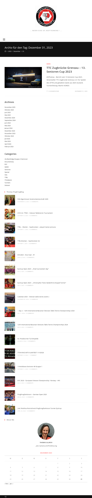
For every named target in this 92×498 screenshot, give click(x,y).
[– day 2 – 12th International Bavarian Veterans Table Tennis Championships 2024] (10, 312)
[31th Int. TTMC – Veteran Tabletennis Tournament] (10, 214)
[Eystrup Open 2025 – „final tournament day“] (10, 270)
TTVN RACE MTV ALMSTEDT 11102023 (31, 353)
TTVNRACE (8, 180)
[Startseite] (5, 51)
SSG (6, 175)
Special (7, 172)
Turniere (7, 183)
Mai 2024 (8, 126)
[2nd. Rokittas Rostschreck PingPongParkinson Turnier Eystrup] (10, 409)
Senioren (8, 170)
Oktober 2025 (9, 110)
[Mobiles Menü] (4, 39)
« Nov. (7, 484)
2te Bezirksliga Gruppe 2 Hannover (16, 159)
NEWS (49, 64)
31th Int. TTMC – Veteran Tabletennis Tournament (35, 213)
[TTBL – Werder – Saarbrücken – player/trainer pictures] (10, 228)
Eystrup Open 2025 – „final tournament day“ (33, 269)
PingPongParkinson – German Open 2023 (32, 394)
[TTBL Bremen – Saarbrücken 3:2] (10, 242)
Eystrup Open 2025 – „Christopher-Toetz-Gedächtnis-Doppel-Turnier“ (42, 283)
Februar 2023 (9, 147)
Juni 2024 (8, 123)
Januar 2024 (8, 128)
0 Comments (34, 201)
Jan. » (11, 484)
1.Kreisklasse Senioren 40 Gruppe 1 (30, 366)
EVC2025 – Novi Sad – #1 (26, 255)
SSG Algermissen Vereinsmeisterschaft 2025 (33, 199)
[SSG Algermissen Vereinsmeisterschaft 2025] (10, 200)
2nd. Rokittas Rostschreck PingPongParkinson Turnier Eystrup (39, 408)
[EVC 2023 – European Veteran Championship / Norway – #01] (10, 381)
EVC (6, 164)
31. (23, 51)
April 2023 (8, 144)
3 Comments (30, 397)
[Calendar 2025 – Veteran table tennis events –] (10, 298)
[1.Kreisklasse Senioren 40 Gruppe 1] (10, 367)
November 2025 (10, 107)
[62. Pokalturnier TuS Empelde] (10, 339)
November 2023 (10, 133)
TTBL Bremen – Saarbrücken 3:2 (29, 241)
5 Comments (29, 383)
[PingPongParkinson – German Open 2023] (10, 395)
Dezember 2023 (10, 131)
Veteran (7, 185)
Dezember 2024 (10, 118)
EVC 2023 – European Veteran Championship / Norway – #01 (39, 381)
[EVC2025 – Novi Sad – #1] (10, 256)
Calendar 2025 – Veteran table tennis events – (34, 297)
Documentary (9, 162)
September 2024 (10, 120)
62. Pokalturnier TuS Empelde (28, 339)
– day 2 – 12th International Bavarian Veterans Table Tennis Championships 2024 (46, 311)
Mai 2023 (8, 141)
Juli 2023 (7, 139)
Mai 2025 (8, 115)
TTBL (6, 177)
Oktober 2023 (9, 136)
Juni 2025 (8, 112)
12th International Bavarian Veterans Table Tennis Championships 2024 (43, 325)
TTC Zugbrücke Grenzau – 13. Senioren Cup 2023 (66, 69)
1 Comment (33, 355)
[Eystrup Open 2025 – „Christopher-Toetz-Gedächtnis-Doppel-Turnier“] (10, 284)
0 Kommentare (54, 91)
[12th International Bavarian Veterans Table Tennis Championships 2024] (10, 325)
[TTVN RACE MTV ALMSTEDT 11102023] (10, 353)
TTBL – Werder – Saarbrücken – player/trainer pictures (37, 227)
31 (81, 479)
